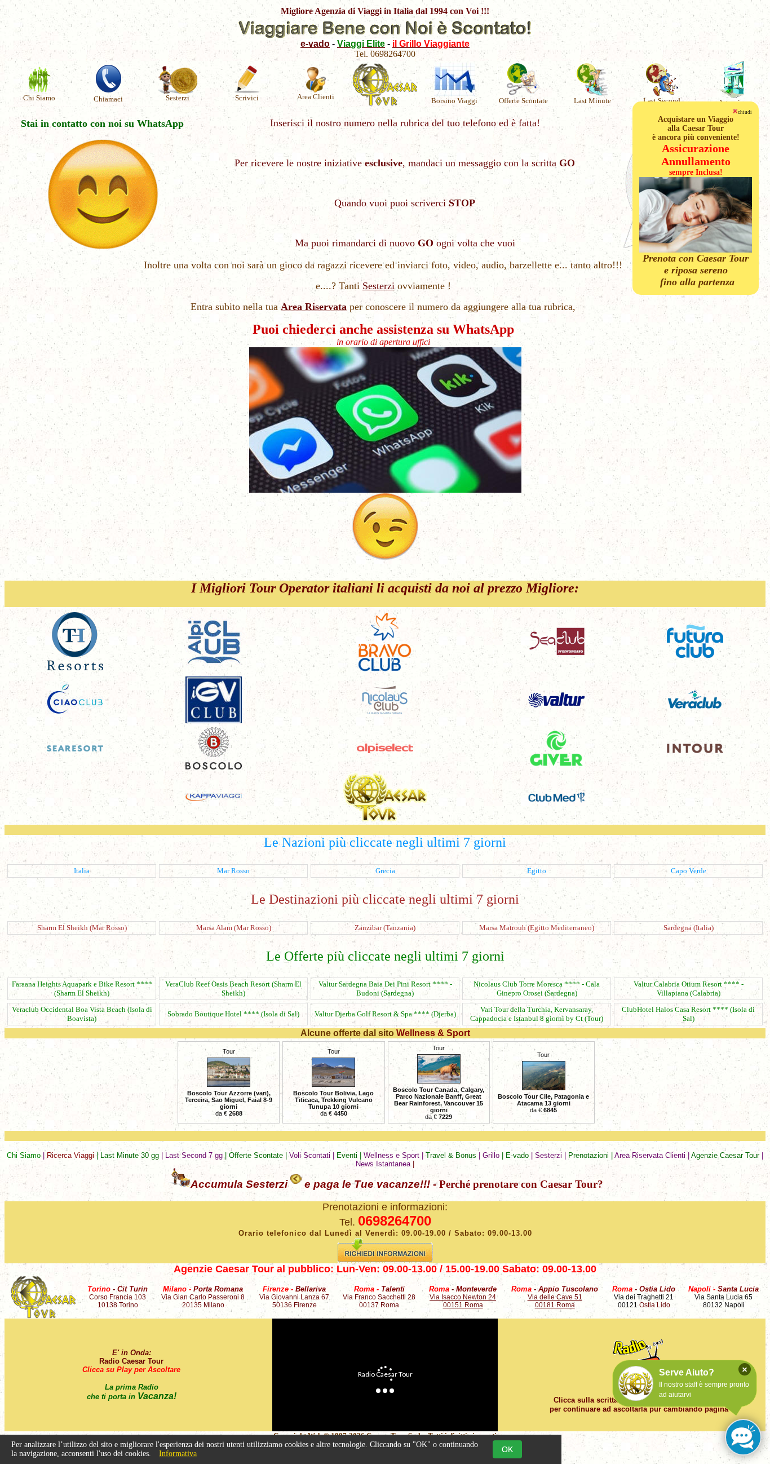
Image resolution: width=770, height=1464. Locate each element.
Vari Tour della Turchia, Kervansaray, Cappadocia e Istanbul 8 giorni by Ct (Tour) (536, 1014)
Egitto (536, 870)
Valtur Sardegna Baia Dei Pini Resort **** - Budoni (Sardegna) (385, 988)
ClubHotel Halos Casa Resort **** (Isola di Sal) (688, 1014)
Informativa (178, 1453)
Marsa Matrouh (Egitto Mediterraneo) (536, 927)
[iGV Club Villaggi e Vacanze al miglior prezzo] (213, 720)
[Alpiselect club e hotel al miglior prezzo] (385, 750)
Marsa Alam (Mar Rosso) (233, 927)
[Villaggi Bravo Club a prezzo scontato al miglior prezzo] (385, 669)
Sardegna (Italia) (688, 927)
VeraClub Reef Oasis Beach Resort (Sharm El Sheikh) (233, 988)
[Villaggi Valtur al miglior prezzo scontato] (556, 704)
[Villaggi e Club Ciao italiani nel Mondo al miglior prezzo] (75, 714)
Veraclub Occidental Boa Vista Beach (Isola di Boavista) (82, 1014)
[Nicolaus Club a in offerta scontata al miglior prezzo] (385, 711)
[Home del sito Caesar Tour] (43, 1315)
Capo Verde (688, 870)
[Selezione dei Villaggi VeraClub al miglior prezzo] (695, 707)
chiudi (745, 112)
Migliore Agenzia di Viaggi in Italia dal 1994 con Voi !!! (385, 11)
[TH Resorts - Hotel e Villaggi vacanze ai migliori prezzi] (75, 667)
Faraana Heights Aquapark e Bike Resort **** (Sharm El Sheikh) (82, 988)
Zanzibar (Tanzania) (385, 927)
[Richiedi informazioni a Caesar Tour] (385, 1260)
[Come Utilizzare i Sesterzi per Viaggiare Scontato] (179, 1184)
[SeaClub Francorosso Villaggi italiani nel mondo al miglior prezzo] (556, 653)
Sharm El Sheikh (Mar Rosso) (82, 927)
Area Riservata (314, 306)
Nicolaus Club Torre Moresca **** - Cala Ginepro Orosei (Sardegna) (536, 988)
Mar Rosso (233, 870)
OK (507, 1449)
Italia (82, 870)
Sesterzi (378, 285)
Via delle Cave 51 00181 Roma (555, 1301)
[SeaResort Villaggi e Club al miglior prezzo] (75, 748)
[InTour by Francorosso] (695, 750)
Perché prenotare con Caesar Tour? (521, 1184)
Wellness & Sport (433, 1033)
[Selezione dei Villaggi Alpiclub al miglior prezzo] (213, 662)
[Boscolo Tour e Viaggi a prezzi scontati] (213, 766)
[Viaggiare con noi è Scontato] (385, 36)
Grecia (385, 870)
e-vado (315, 43)
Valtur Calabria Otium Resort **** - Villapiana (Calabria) (689, 988)
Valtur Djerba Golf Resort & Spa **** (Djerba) (385, 1014)
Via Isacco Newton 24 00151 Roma (463, 1301)
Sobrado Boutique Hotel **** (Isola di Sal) (233, 1014)
